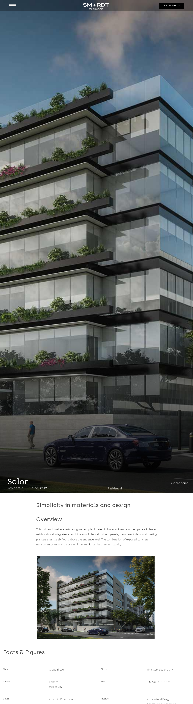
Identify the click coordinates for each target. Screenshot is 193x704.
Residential (115, 488)
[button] (30, 5)
